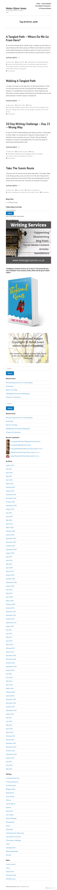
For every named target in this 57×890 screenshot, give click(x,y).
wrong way (29, 156)
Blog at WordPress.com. (22, 886)
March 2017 (10, 645)
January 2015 (10, 740)
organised (42, 107)
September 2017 (11, 623)
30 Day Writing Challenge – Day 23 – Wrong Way (28, 125)
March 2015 (10, 732)
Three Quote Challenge (13, 840)
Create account (11, 864)
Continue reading (11, 57)
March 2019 (10, 571)
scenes (18, 109)
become (22, 154)
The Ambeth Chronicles (42, 6)
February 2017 (10, 648)
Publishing (9, 829)
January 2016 (10, 696)
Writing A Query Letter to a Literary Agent (19, 383)
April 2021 (9, 480)
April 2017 (9, 641)
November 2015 (11, 703)
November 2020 (11, 498)
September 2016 (11, 666)
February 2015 (10, 736)
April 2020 (9, 524)
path (27, 66)
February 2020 (10, 531)
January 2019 (10, 575)
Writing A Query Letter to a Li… (33, 449)
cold (30, 107)
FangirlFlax (14, 456)
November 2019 (11, 542)
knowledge (39, 154)
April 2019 (9, 568)
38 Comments (45, 192)
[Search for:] (28, 368)
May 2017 (9, 637)
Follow (10, 213)
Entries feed (10, 872)
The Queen (37, 109)
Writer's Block (9, 69)
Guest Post (9, 811)
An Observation (31, 62)
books (27, 107)
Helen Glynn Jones (16, 8)
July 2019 (9, 557)
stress (30, 66)
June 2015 (9, 721)
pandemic (22, 66)
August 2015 (10, 714)
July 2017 (9, 630)
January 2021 (10, 491)
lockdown (16, 66)
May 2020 (9, 520)
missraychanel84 (15, 441)
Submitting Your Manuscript (15, 833)
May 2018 (9, 593)
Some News (10, 386)
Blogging (27, 154)
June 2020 (9, 516)
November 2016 (11, 659)
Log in (8, 868)
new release (10, 815)
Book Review (10, 793)
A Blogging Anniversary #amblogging (18, 394)
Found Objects (10, 804)
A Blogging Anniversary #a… (32, 441)
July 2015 (9, 718)
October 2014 (10, 751)
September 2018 (11, 582)
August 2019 (10, 553)
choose (24, 64)
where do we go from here (40, 66)
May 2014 (9, 769)
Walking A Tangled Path (21, 81)
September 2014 (11, 754)
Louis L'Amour (9, 156)
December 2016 (11, 655)
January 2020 (10, 535)
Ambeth (22, 107)
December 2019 (11, 538)
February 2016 (10, 692)
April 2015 (9, 729)
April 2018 (9, 597)
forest (7, 66)
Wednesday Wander (12, 851)
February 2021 (10, 487)
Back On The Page (11, 390)
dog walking (43, 64)
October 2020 (10, 502)
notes (37, 107)
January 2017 (10, 652)
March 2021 (10, 484)
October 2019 (10, 546)
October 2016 (10, 663)
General (28, 190)
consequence (15, 192)
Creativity (22, 192)
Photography (10, 822)
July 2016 (9, 674)
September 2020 (11, 506)
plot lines (8, 109)
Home (38, 3)
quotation (23, 156)
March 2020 (10, 527)
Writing (46, 62)
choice (9, 192)
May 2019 (9, 564)
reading (14, 109)
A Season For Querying (13, 397)
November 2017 (11, 615)
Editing (8, 800)
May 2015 (9, 725)
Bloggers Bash (10, 789)
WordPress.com (11, 879)
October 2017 (10, 619)
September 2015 (11, 710)
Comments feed (11, 875)
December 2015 (11, 699)
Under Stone (44, 109)
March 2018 (10, 601)
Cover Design (10, 796)
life (30, 192)
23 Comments (11, 71)
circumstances (31, 64)
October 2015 (10, 707)
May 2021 (9, 476)
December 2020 (11, 495)
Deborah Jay (14, 452)
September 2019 (11, 549)
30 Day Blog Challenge (13, 107)
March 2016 (10, 688)
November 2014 (11, 747)
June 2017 (9, 634)
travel (8, 844)
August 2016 (10, 670)
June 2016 (9, 677)
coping (37, 64)
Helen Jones (10, 62)
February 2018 (10, 604)
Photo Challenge (11, 818)
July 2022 (9, 469)
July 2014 (9, 762)
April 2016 (9, 685)
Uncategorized (40, 62)
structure (27, 109)
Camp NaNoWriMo (17, 64)
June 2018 (9, 590)
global (11, 66)
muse (15, 156)
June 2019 (9, 560)
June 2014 (9, 765)
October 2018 (10, 579)
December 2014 (11, 743)
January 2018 (10, 608)
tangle (32, 109)
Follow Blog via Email (14, 207)
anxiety (9, 64)
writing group (22, 69)
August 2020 (10, 509)
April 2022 (9, 473)
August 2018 (10, 586)
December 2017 (11, 612)
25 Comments (11, 114)
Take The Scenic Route (20, 168)
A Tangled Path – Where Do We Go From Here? (27, 38)
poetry (8, 826)
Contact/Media (46, 3)
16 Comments (11, 158)
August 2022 (10, 465)
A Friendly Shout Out (12, 778)
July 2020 (9, 513)
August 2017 (10, 626)
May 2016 (9, 681)
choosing (33, 154)
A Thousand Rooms (45, 8)
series (22, 109)
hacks (26, 192)
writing (8, 112)
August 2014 (10, 758)
